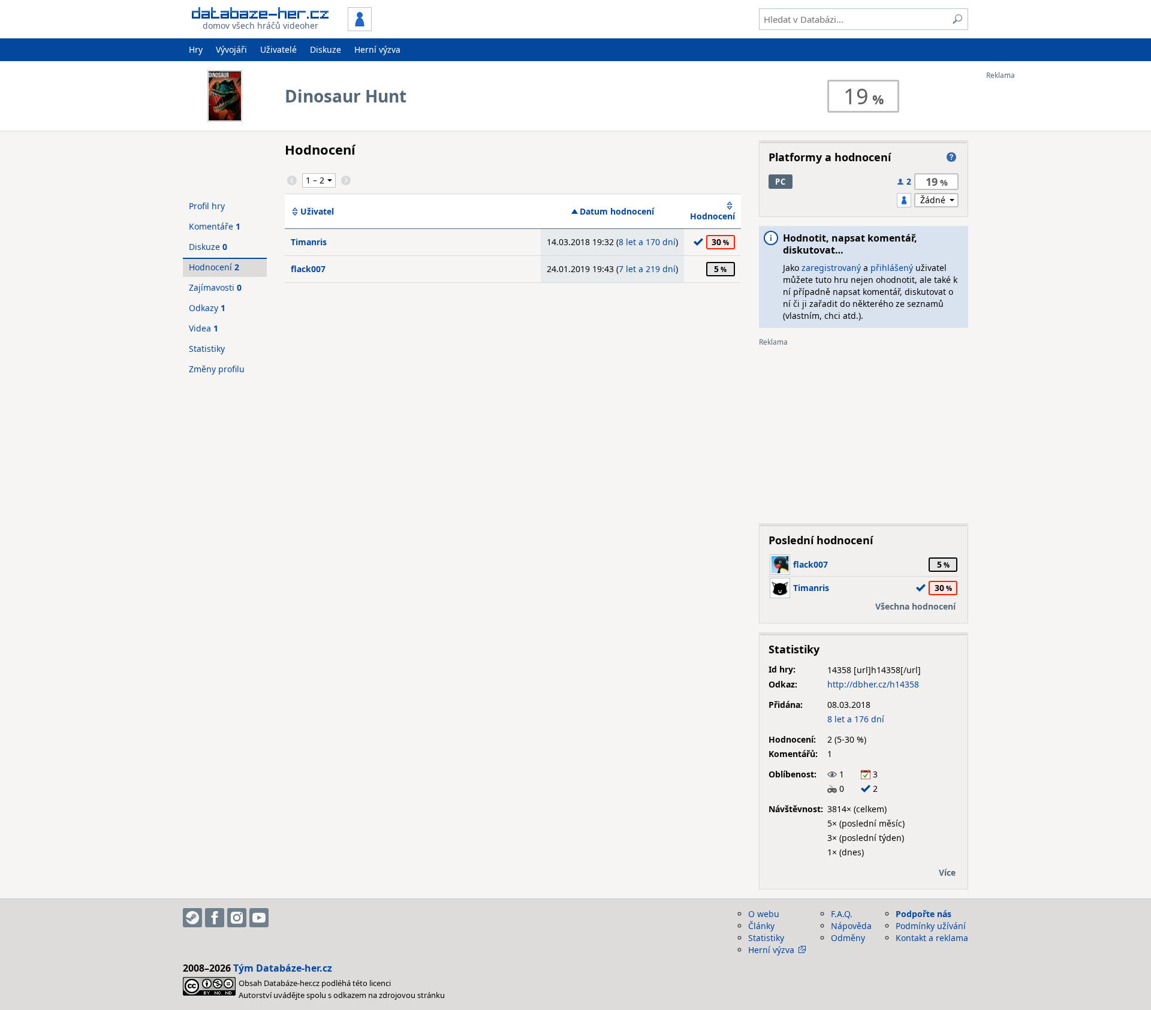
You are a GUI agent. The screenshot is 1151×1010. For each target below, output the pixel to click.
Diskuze (325, 49)
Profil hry (207, 206)
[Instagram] (236, 917)
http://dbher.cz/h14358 (873, 684)
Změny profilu (217, 369)
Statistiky (207, 348)
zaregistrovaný (831, 267)
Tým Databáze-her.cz (282, 968)
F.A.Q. (841, 913)
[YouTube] (259, 917)
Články (761, 925)
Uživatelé (278, 49)
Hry (196, 49)
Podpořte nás (923, 913)
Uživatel (317, 211)
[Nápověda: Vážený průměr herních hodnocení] (951, 157)
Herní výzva (377, 49)
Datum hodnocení (617, 211)
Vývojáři (231, 49)
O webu (763, 913)
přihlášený (891, 267)
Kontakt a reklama (932, 937)
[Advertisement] (1034, 259)
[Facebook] (214, 917)
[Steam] (192, 917)
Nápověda (851, 925)
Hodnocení (712, 216)
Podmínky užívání (931, 925)
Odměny (848, 937)
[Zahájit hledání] (957, 19)
